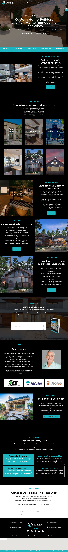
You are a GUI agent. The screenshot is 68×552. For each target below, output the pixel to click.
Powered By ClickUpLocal (58, 550)
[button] (66, 9)
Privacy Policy (38, 550)
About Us (44, 2)
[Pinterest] (31, 531)
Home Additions (32, 48)
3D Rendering (6, 50)
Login (64, 2)
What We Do (22, 2)
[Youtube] (39, 531)
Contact (58, 2)
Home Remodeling (19, 48)
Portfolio (38, 2)
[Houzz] (42, 531)
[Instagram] (35, 531)
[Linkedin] (28, 531)
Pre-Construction (60, 48)
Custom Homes (6, 48)
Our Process (31, 2)
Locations (51, 2)
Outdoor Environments (46, 48)
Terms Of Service (31, 550)
